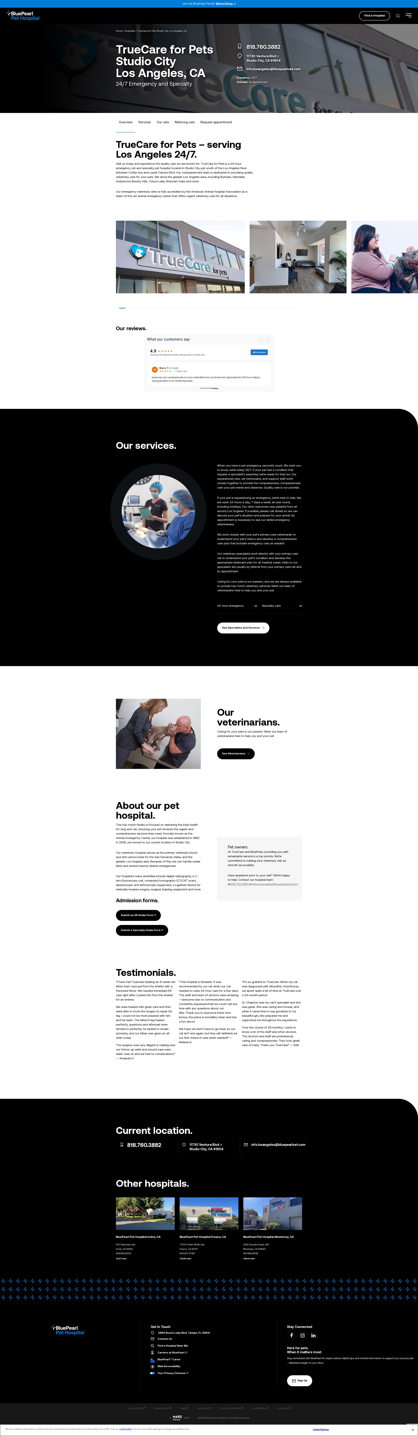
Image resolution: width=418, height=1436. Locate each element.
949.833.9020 (123, 1253)
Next (300, 256)
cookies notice (134, 1408)
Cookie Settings (321, 1430)
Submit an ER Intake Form (137, 915)
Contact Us (165, 1339)
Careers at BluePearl (171, 1352)
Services (144, 122)
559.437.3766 (187, 1253)
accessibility (258, 1408)
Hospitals (130, 31)
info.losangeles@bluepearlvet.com (274, 69)
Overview (126, 122)
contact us (282, 1408)
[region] (209, 1430)
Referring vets (185, 122)
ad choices (203, 1408)
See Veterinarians (233, 753)
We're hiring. (224, 3)
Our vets (163, 122)
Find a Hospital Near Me (173, 1346)
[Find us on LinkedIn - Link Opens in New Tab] (313, 1335)
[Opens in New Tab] (177, 1417)
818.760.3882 (264, 47)
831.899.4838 (250, 1253)
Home (119, 31)
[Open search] (398, 16)
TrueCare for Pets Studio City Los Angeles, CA (162, 31)
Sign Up (302, 1380)
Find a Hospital (374, 15)
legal (182, 1408)
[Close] (412, 1429)
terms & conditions (230, 1408)
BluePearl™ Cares (169, 1359)
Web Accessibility (169, 1366)
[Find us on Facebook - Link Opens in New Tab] (291, 1335)
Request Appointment (216, 122)
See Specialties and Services (241, 628)
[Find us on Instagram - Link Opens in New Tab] (302, 1335)
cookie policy (125, 1429)
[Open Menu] (408, 15)
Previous (118, 256)
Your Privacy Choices (171, 1373)
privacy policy (161, 1408)
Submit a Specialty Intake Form (141, 930)
